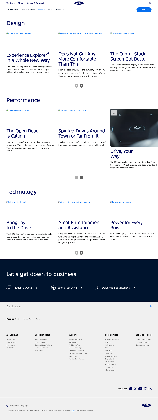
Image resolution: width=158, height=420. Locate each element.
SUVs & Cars (10, 339)
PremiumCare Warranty (77, 359)
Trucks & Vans (11, 342)
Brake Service (109, 362)
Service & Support (35, 3)
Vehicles (10, 3)
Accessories (60, 10)
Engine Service (110, 359)
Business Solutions (142, 345)
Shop (20, 3)
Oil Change (109, 367)
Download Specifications (43, 345)
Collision (108, 342)
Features (41, 10)
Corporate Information (143, 339)
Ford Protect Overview (76, 351)
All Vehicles (10, 348)
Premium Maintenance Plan (78, 353)
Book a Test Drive (41, 339)
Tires (106, 348)
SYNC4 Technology (75, 348)
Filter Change (110, 370)
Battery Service (110, 364)
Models (33, 10)
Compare (50, 10)
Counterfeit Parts (111, 356)
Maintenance (109, 345)
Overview (25, 10)
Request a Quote (40, 342)
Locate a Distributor (41, 348)
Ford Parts (108, 351)
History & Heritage (142, 342)
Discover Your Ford (75, 339)
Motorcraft (108, 353)
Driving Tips (73, 342)
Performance (10, 345)
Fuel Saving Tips (74, 345)
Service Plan (73, 356)
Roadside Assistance (112, 339)
